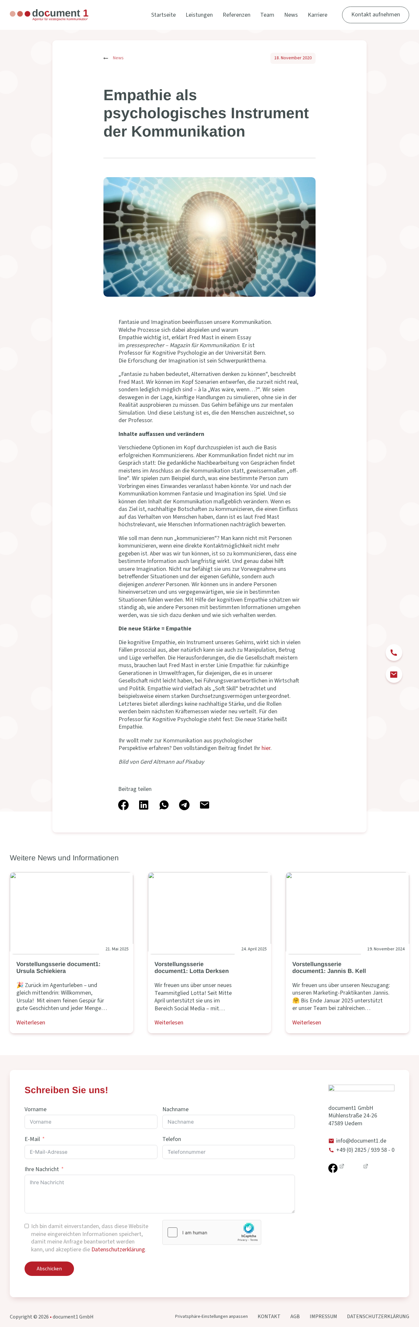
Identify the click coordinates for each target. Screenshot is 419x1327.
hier (266, 748)
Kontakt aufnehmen (375, 14)
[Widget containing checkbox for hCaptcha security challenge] (211, 1232)
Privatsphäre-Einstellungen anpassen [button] (211, 1316)
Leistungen (199, 15)
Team (267, 15)
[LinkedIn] (143, 805)
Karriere (317, 15)
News (291, 15)
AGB (295, 1316)
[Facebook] (123, 805)
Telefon (171, 1139)
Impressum (323, 1316)
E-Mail (32, 1139)
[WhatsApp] (164, 805)
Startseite (163, 15)
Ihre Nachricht (42, 1169)
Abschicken (49, 1268)
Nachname (175, 1109)
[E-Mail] (204, 805)
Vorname (35, 1109)
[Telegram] (184, 805)
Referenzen (236, 15)
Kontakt (269, 1316)
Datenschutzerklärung (118, 1249)
